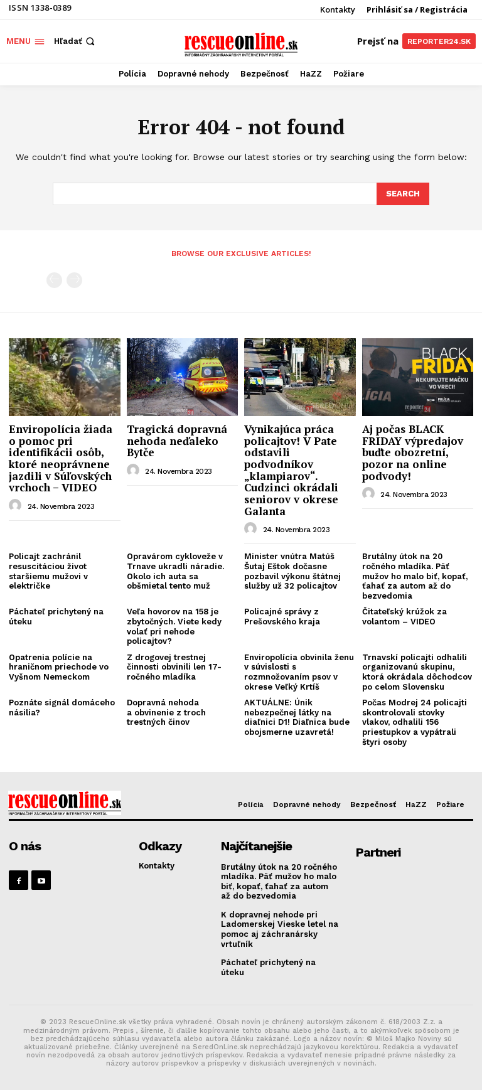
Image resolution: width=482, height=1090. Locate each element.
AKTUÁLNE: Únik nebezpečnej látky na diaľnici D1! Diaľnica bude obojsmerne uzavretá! (297, 717)
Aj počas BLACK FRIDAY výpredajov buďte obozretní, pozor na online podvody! (412, 452)
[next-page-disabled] (74, 280)
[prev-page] (54, 280)
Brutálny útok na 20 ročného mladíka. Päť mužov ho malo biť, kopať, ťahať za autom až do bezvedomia (415, 576)
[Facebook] (18, 880)
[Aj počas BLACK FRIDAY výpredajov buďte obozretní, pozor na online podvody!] (418, 377)
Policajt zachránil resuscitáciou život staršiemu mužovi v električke (48, 571)
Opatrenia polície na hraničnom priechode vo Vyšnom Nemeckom (59, 667)
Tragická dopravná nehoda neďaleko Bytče (177, 440)
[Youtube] (41, 880)
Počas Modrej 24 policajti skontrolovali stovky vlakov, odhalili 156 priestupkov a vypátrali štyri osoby (414, 722)
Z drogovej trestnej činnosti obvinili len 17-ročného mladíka (174, 667)
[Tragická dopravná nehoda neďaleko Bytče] (182, 377)
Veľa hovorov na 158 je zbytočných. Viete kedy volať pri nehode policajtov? (174, 626)
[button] (75, 41)
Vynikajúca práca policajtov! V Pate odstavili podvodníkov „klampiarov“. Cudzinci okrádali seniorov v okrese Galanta (291, 470)
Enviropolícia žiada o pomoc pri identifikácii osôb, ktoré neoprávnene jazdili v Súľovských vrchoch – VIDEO (60, 458)
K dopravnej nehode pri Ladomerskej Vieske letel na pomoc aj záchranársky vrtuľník (279, 929)
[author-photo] (17, 506)
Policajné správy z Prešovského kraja (282, 616)
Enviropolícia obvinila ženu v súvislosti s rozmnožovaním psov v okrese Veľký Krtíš (299, 672)
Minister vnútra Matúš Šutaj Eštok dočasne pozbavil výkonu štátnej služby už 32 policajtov (292, 571)
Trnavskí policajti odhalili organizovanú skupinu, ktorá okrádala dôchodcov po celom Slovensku (417, 672)
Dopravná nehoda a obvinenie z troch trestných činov (166, 712)
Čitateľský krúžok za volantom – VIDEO (404, 616)
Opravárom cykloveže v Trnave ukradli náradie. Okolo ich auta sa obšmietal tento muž (175, 571)
